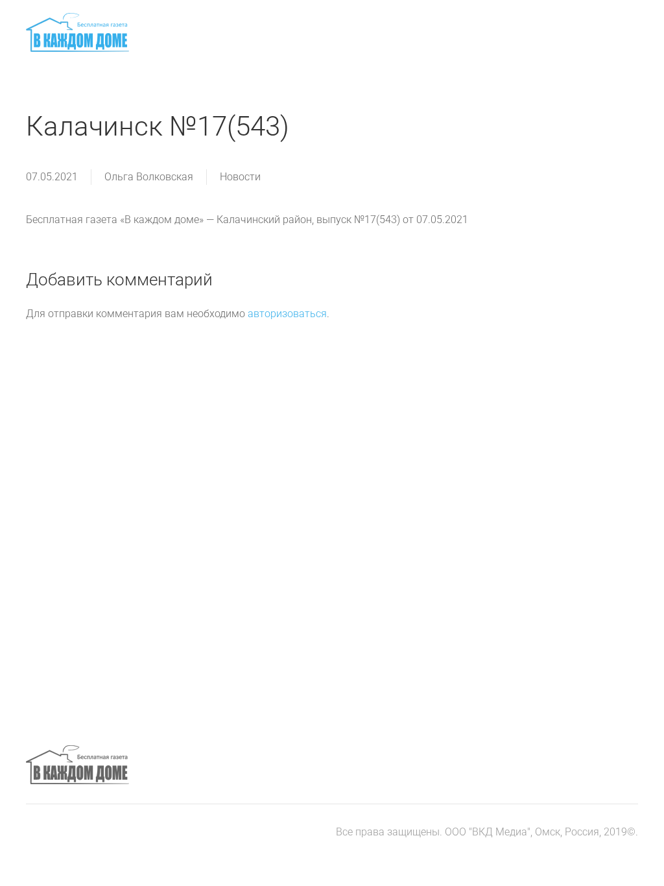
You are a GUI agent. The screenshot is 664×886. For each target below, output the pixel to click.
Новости (240, 177)
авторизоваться (287, 313)
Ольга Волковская (148, 177)
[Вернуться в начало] (77, 32)
